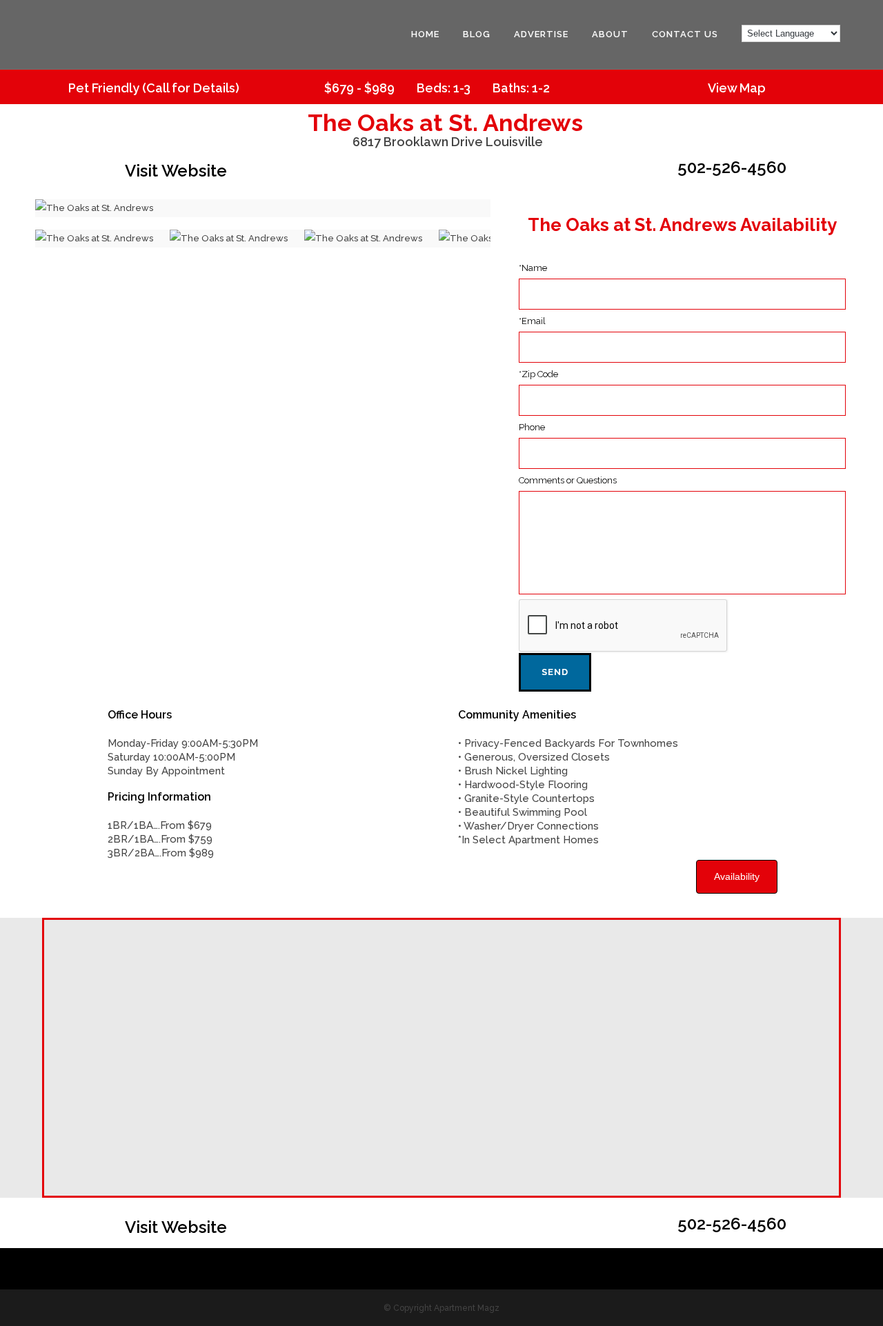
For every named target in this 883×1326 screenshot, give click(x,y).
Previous (14, 208)
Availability (737, 876)
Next (511, 208)
